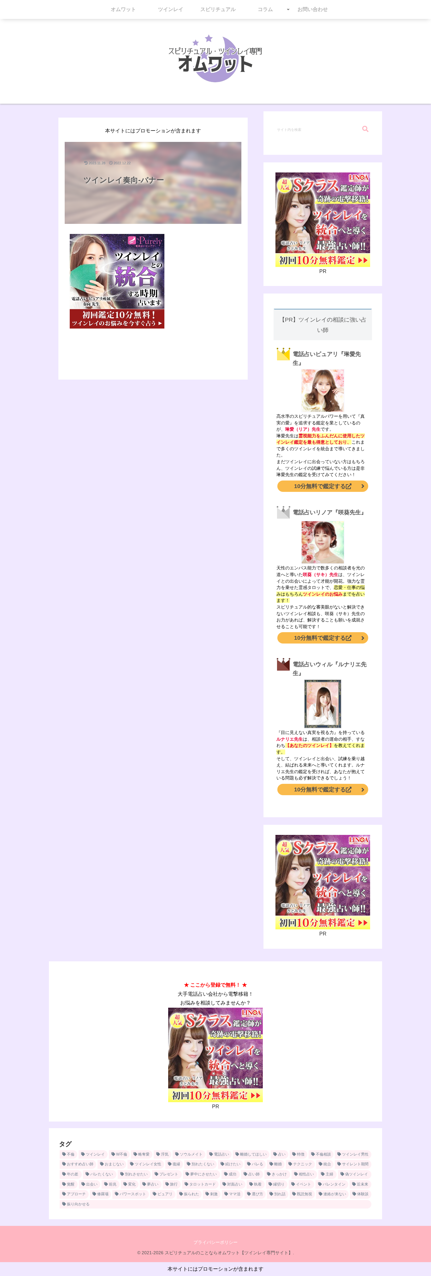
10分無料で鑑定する (320, 486)
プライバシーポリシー (215, 1242)
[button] (365, 129)
